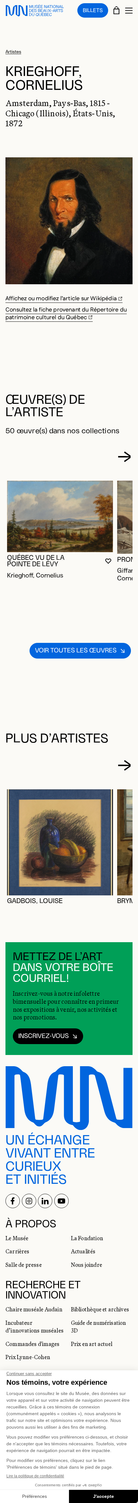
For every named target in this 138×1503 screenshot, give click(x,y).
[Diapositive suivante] (124, 456)
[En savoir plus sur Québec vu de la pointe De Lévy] (60, 516)
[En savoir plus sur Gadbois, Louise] (60, 842)
